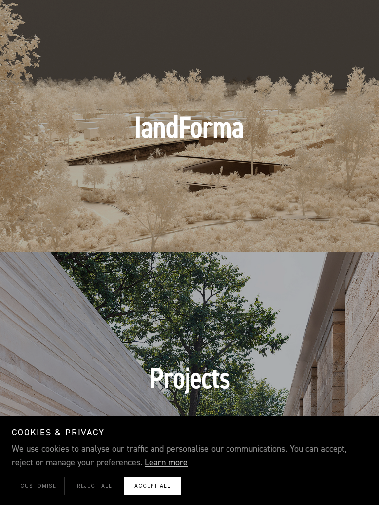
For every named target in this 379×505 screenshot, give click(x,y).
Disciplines (135, 232)
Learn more (166, 462)
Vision (90, 232)
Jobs (291, 232)
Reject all (94, 486)
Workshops (189, 232)
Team (231, 232)
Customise (38, 486)
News (261, 232)
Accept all (152, 486)
